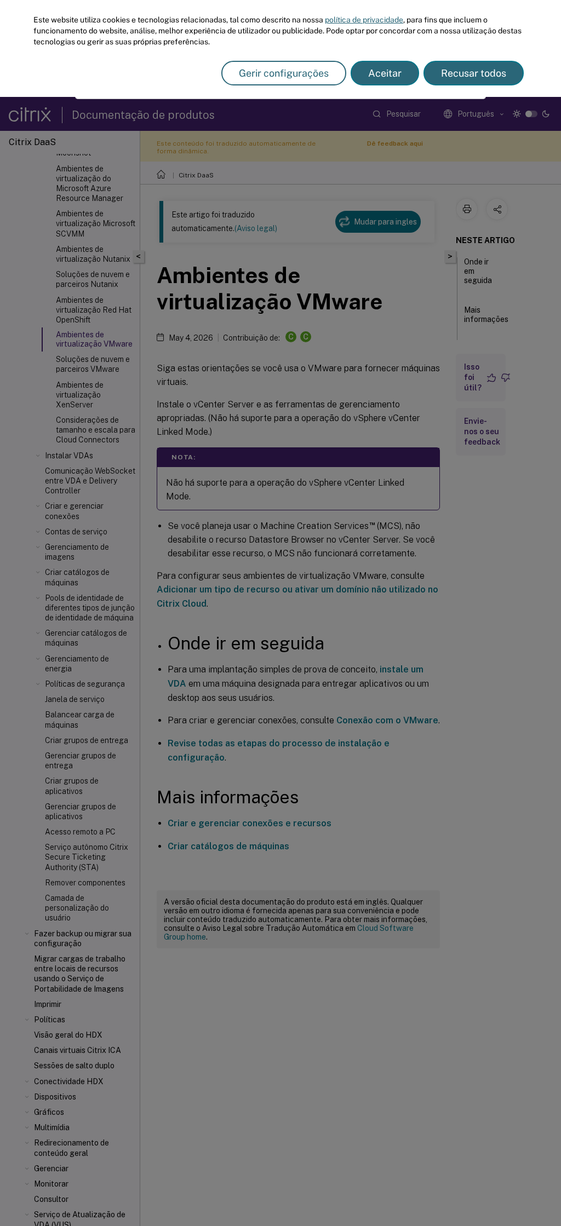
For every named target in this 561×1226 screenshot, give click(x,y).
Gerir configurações (284, 73)
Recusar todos (473, 73)
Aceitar (385, 73)
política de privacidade (364, 19)
